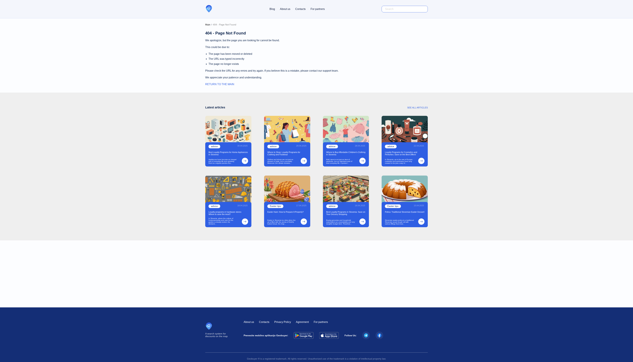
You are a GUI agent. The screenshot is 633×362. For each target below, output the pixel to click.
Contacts (300, 9)
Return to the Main (219, 84)
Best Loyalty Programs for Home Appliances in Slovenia (228, 153)
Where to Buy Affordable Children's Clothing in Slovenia (345, 153)
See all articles (417, 107)
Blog (272, 9)
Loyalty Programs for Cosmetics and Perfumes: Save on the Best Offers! (401, 153)
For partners (318, 9)
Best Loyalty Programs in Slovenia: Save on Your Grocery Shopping (345, 213)
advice (214, 146)
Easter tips (275, 206)
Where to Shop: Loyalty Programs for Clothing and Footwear (283, 153)
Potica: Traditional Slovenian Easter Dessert (404, 212)
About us (285, 9)
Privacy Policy (282, 322)
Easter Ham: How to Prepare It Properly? (285, 212)
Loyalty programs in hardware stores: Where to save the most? (225, 213)
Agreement (302, 322)
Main (207, 24)
